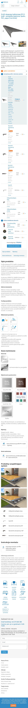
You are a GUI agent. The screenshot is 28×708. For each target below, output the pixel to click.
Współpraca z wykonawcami (8, 683)
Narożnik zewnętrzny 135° (11, 147)
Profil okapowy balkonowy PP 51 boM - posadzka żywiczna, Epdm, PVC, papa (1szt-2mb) (11, 83)
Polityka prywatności (6, 674)
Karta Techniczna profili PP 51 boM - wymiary (16, 444)
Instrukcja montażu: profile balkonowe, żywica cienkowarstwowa (13, 548)
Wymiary (15, 251)
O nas (2, 663)
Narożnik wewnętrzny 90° (11, 167)
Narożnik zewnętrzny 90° (11, 127)
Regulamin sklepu (5, 672)
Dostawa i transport (6, 676)
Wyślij (4, 652)
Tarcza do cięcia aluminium (11, 231)
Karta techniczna (6, 255)
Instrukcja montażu (19, 255)
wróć (5, 11)
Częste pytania (4, 665)
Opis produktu (6, 251)
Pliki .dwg (5, 587)
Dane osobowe (4, 688)
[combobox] (18, 5)
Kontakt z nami (4, 667)
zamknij (13, 705)
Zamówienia (4, 690)
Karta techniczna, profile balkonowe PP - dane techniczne (16, 456)
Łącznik (10, 185)
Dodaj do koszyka (14, 246)
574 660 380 (18, 622)
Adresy (2, 693)
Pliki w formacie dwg (6, 681)
